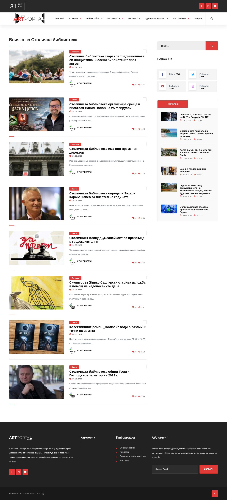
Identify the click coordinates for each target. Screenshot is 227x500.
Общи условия (127, 448)
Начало (60, 18)
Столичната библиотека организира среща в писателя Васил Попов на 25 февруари (104, 106)
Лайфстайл (92, 18)
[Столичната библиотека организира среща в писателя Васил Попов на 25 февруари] (36, 114)
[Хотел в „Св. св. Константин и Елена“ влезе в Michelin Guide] (169, 152)
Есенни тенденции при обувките (193, 170)
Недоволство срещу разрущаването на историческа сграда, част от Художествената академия (196, 189)
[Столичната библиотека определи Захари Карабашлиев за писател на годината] (36, 203)
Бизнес (132, 18)
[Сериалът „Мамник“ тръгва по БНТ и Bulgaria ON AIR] (169, 116)
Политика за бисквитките (133, 456)
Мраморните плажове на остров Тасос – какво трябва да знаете (196, 134)
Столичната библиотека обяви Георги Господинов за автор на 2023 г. (99, 373)
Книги (74, 100)
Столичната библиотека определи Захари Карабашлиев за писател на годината (102, 195)
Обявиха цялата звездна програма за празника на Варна (194, 210)
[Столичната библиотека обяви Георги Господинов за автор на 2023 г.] (36, 382)
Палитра (75, 278)
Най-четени (172, 104)
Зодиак (198, 18)
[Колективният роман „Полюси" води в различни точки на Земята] (36, 337)
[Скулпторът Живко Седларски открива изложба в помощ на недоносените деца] (36, 292)
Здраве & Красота (155, 18)
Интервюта (113, 18)
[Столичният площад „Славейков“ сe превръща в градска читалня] (36, 248)
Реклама (124, 452)
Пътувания (179, 18)
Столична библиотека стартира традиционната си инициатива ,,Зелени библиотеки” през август (106, 60)
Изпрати (208, 469)
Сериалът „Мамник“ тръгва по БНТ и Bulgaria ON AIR (195, 116)
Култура (73, 18)
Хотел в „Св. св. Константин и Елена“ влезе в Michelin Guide (196, 153)
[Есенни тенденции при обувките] (169, 171)
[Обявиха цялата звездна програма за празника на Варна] (169, 209)
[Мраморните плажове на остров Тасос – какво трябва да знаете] (169, 133)
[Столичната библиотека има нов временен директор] (36, 159)
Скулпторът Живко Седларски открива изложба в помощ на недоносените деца (107, 284)
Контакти (124, 460)
